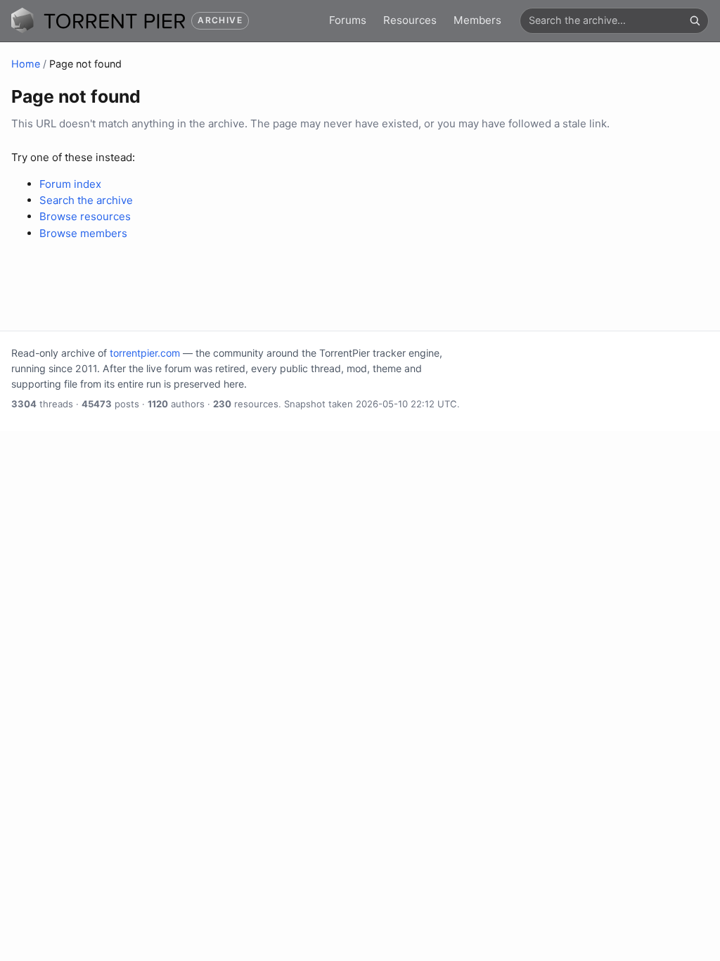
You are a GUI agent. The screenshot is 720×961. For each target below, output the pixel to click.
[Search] (694, 20)
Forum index (70, 184)
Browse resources (85, 216)
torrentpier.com (145, 353)
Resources (410, 20)
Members (477, 20)
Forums (347, 20)
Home (25, 64)
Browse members (83, 233)
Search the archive (86, 200)
